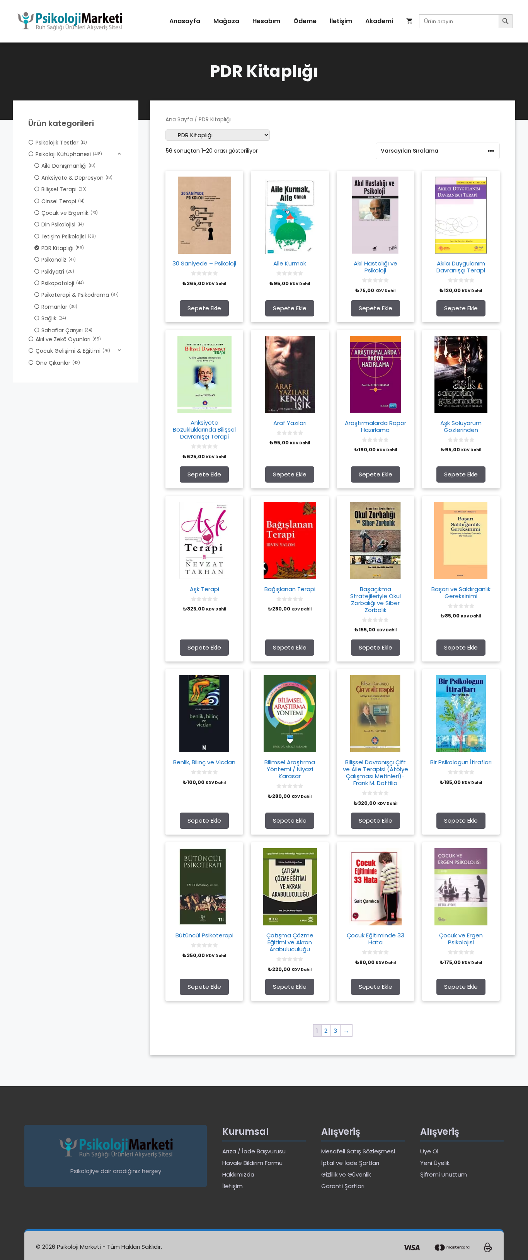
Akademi (379, 21)
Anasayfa (184, 21)
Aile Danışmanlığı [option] (67, 166)
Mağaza (226, 21)
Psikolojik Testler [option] (60, 142)
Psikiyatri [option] (57, 271)
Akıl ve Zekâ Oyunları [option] (67, 339)
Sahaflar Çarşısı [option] (66, 330)
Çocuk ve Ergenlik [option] (68, 213)
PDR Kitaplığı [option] (61, 248)
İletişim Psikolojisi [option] (67, 236)
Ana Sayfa (179, 119)
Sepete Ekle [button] (204, 308)
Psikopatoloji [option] (61, 283)
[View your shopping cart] (409, 21)
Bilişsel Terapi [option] (63, 189)
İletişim (341, 21)
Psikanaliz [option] (57, 260)
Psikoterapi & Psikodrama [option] (79, 295)
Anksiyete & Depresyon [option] (76, 178)
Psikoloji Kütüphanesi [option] (68, 154)
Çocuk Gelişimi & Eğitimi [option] (72, 351)
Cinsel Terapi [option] (62, 201)
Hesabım (266, 21)
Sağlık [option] (53, 318)
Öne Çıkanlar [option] (57, 363)
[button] (75, 154)
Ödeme (305, 21)
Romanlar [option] (58, 307)
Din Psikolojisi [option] (61, 224)
